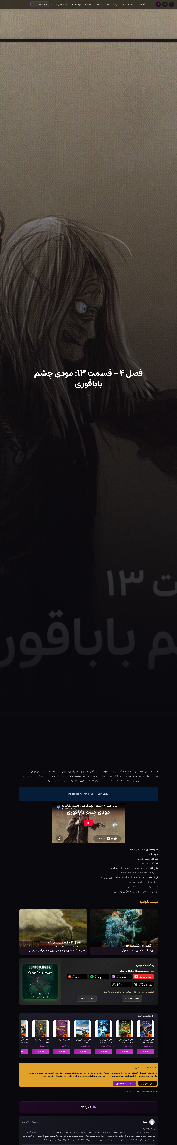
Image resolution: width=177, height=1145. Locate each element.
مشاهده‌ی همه (28, 1016)
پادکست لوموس (111, 4)
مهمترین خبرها (129, 1091)
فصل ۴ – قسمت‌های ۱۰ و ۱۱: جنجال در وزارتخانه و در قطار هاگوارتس (57, 951)
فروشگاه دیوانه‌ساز (128, 4)
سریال (99, 4)
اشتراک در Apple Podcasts (121, 976)
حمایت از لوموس (147, 1083)
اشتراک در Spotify (99, 976)
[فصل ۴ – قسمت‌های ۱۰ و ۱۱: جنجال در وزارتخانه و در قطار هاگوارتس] (53, 928)
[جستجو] (171, 4)
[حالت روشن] (165, 4)
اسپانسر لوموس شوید (124, 1083)
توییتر (109, 877)
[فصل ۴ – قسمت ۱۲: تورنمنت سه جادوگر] (124, 928)
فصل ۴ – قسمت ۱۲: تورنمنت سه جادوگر (139, 951)
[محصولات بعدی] (22, 1037)
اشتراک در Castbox (77, 976)
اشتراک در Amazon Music (143, 984)
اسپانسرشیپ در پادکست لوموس (142, 887)
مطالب (90, 4)
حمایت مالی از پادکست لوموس (143, 882)
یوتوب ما (78, 4)
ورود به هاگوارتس (40, 4)
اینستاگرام (100, 877)
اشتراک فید (121, 984)
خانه (140, 4)
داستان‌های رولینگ (61, 4)
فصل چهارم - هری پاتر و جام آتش (145, 1091)
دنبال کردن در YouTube (143, 976)
